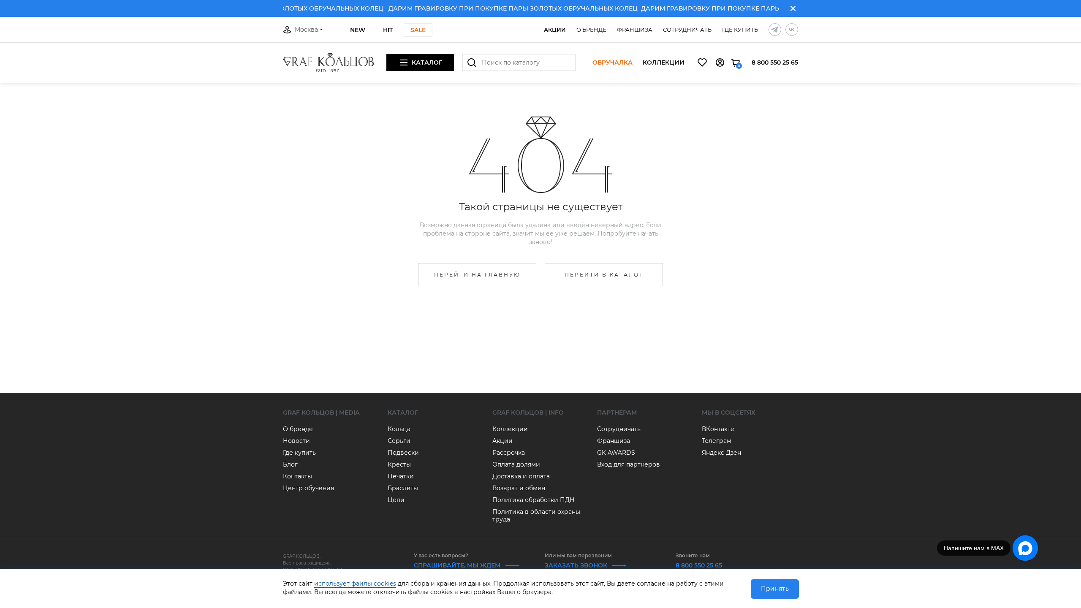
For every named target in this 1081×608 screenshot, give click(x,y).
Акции (555, 29)
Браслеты (403, 488)
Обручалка (612, 63)
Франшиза (634, 29)
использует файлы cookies (355, 583)
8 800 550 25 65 (775, 62)
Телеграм (716, 441)
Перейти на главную (477, 274)
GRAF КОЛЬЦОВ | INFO (528, 412)
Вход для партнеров (628, 464)
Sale (418, 30)
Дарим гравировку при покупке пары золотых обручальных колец (757, 8)
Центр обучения (308, 488)
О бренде (591, 29)
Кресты (399, 464)
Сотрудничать (687, 29)
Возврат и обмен (518, 488)
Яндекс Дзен (721, 452)
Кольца (399, 429)
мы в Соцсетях (728, 412)
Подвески (403, 452)
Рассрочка (508, 452)
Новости (296, 441)
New (357, 30)
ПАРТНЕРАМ (617, 412)
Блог (290, 464)
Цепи (396, 500)
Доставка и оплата (521, 476)
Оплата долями (516, 464)
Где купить (740, 29)
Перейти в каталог (604, 274)
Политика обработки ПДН (533, 500)
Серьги (399, 441)
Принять (775, 588)
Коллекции (663, 63)
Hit (388, 30)
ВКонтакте (718, 429)
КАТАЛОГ (403, 412)
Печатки (401, 476)
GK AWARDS (616, 452)
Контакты (297, 476)
